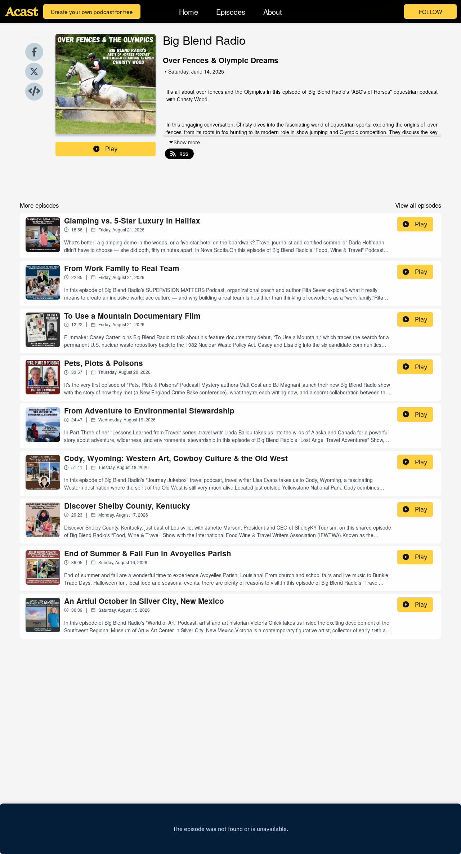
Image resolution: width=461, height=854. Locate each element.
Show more (187, 142)
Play (111, 148)
